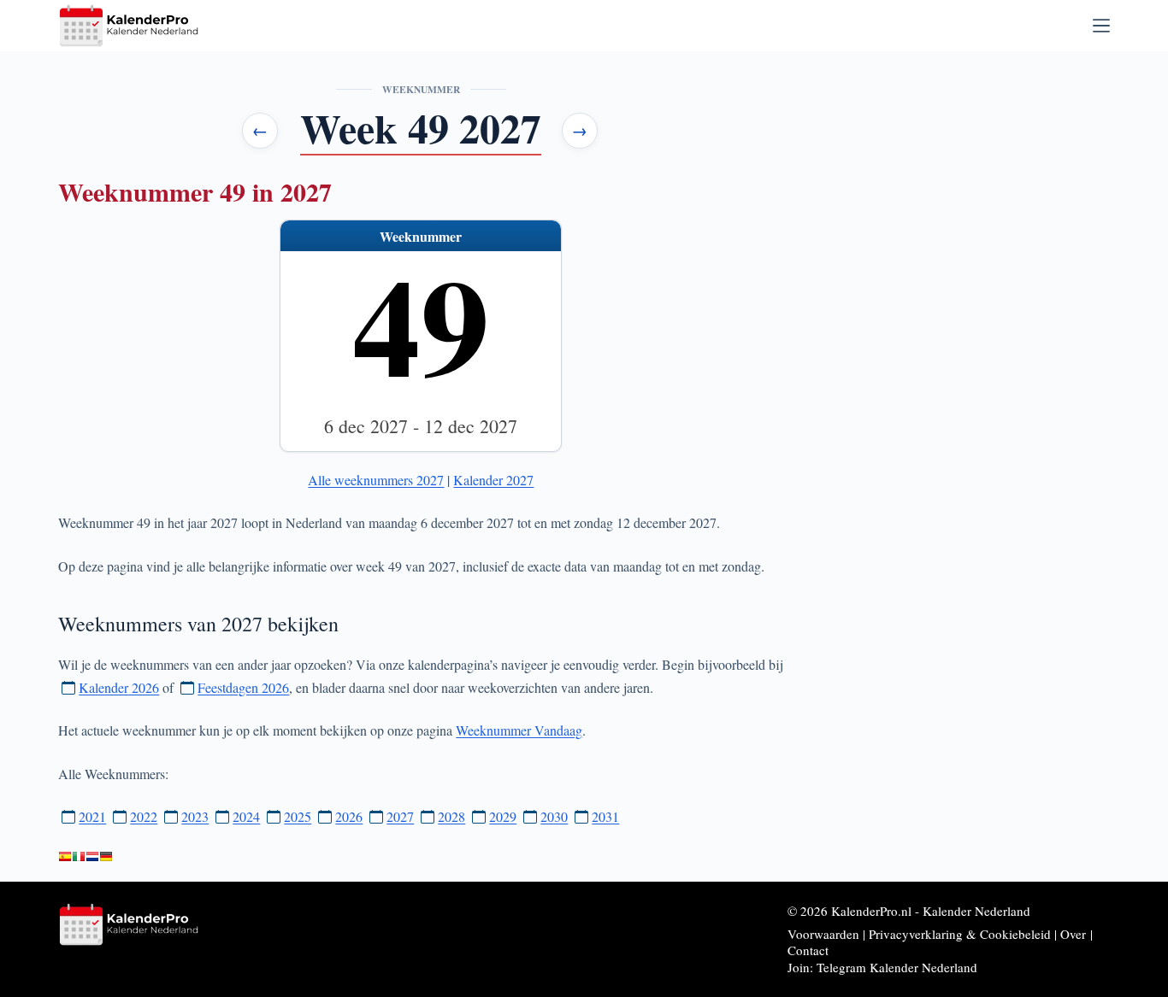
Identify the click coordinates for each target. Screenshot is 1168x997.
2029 (502, 816)
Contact (808, 950)
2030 (554, 816)
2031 (605, 816)
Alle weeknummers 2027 (376, 480)
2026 (349, 816)
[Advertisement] (968, 168)
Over (1073, 933)
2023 (195, 816)
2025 (297, 816)
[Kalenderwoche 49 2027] (106, 857)
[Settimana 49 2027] (79, 857)
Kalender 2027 (493, 480)
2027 (400, 816)
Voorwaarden (823, 933)
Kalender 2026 (119, 687)
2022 (143, 816)
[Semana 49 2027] (65, 857)
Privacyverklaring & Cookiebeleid (960, 933)
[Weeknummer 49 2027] (92, 857)
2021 (92, 816)
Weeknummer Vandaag (519, 730)
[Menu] (1101, 25)
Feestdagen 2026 (243, 687)
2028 (451, 816)
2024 (246, 816)
